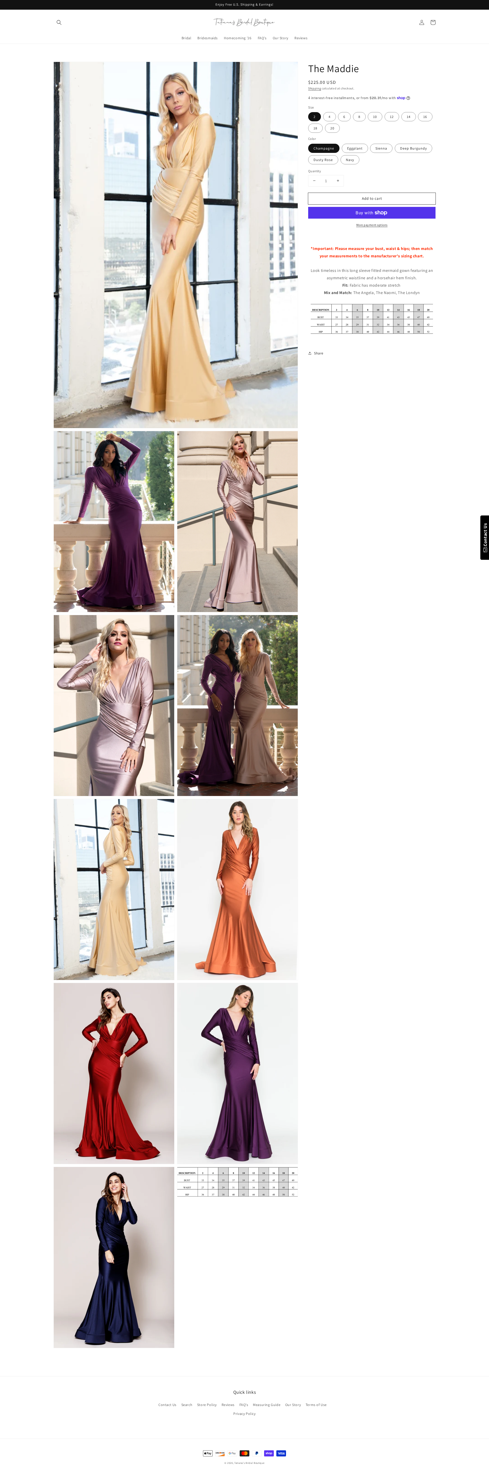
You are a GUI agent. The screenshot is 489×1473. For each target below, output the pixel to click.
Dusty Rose (323, 159)
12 (392, 116)
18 (315, 128)
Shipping (314, 88)
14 (409, 116)
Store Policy (207, 1404)
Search (187, 1404)
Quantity (314, 171)
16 (425, 116)
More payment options (372, 225)
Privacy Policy (244, 1413)
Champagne (324, 148)
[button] (59, 22)
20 (332, 128)
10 (375, 116)
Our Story (293, 1404)
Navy (350, 159)
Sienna (381, 148)
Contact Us (167, 1404)
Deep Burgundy (413, 148)
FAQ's (243, 1404)
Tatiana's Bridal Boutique (249, 1463)
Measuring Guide (266, 1404)
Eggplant (355, 148)
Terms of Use (316, 1404)
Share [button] (318, 353)
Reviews (228, 1404)
